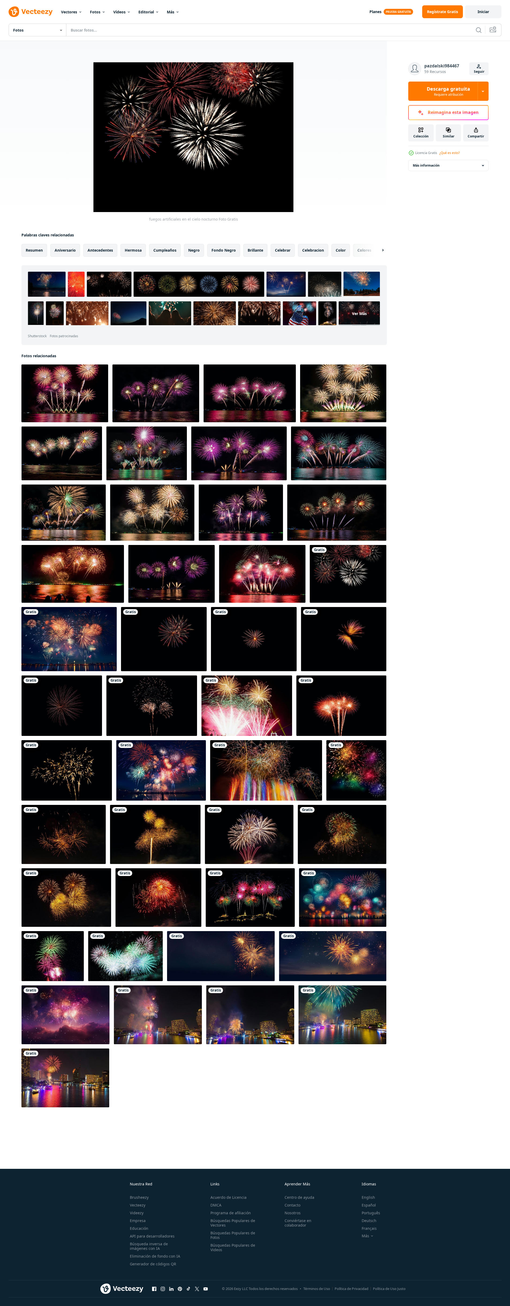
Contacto (292, 1205)
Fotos (95, 11)
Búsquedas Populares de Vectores (232, 1223)
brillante (255, 250)
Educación (139, 1228)
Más (170, 11)
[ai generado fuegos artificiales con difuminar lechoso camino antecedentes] (221, 956)
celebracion (313, 250)
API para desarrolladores (152, 1236)
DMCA (215, 1205)
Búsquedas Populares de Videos (232, 1247)
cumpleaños (164, 250)
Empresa (138, 1220)
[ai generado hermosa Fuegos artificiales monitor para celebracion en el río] (69, 639)
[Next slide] (378, 250)
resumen (34, 250)
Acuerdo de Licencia (228, 1197)
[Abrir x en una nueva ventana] (197, 1288)
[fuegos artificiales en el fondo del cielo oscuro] (63, 834)
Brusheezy (139, 1197)
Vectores (69, 11)
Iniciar (483, 11)
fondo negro (223, 250)
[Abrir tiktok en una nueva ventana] (188, 1288)
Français (369, 1228)
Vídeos (119, 11)
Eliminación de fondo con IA (155, 1256)
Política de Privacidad (351, 1288)
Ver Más (359, 313)
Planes (375, 11)
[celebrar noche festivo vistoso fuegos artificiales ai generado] (356, 770)
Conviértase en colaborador (298, 1223)
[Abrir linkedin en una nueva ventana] (171, 1288)
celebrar (282, 250)
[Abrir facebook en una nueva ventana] (154, 1288)
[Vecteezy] (30, 11)
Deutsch (369, 1220)
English (368, 1197)
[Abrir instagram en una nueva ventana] (163, 1288)
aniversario (65, 250)
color (341, 250)
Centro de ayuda (299, 1197)
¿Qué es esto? (449, 153)
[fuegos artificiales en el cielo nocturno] (348, 574)
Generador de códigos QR (153, 1263)
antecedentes (100, 250)
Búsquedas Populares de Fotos (232, 1235)
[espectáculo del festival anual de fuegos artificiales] (250, 897)
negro (194, 250)
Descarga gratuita (448, 91)
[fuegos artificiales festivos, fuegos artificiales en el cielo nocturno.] (343, 639)
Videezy (136, 1212)
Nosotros (293, 1212)
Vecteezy (137, 1205)
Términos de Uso (316, 1288)
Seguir (479, 71)
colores (364, 250)
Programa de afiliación (230, 1212)
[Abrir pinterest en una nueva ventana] (180, 1288)
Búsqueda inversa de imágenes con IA (149, 1246)
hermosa (133, 250)
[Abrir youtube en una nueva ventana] (205, 1288)
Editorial (146, 11)
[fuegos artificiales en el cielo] (52, 956)
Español (369, 1205)
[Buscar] (478, 30)
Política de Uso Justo (389, 1288)
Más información (426, 165)
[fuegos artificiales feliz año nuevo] (125, 956)
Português (371, 1212)
